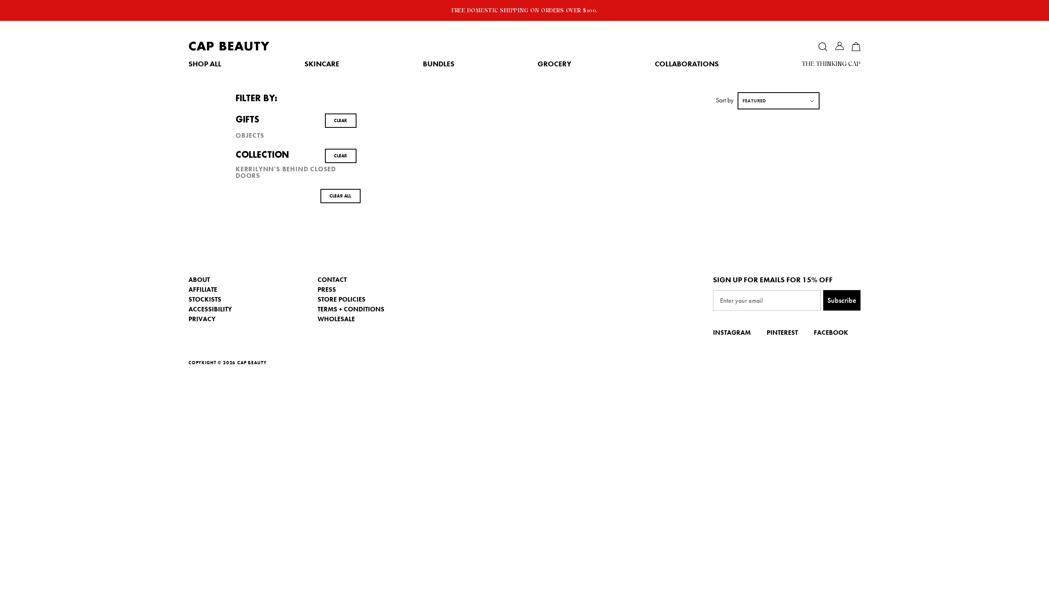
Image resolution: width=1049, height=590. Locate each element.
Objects (250, 135)
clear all (340, 196)
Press (327, 289)
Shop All (204, 64)
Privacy (202, 319)
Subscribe (841, 300)
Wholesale (336, 319)
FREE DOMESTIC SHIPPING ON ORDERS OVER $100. (524, 10)
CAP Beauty (229, 46)
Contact (332, 279)
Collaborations (687, 64)
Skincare (321, 64)
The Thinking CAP (831, 64)
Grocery (554, 64)
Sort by (724, 100)
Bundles (438, 64)
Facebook (831, 332)
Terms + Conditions (351, 309)
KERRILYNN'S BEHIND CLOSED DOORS (286, 172)
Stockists (204, 299)
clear (340, 120)
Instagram (732, 332)
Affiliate (202, 289)
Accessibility (210, 309)
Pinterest (782, 332)
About (199, 279)
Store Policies (342, 299)
